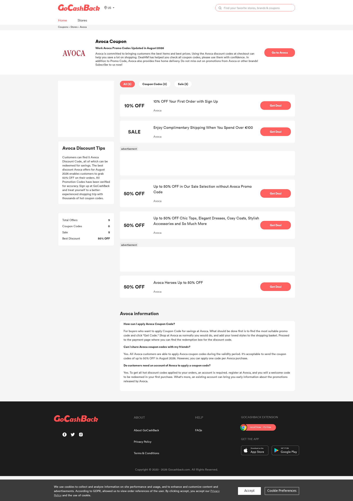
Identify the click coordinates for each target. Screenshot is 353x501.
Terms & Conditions (146, 453)
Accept (249, 491)
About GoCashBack (146, 430)
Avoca (83, 27)
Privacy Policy (142, 442)
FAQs (198, 430)
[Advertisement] (86, 109)
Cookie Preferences (281, 491)
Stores (73, 27)
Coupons (63, 27)
